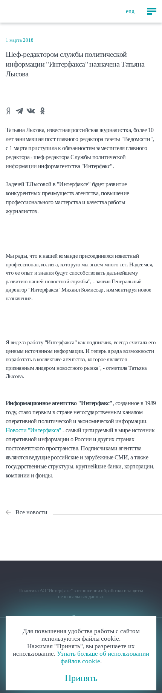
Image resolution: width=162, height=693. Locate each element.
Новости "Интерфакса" (33, 430)
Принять (81, 678)
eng (130, 11)
